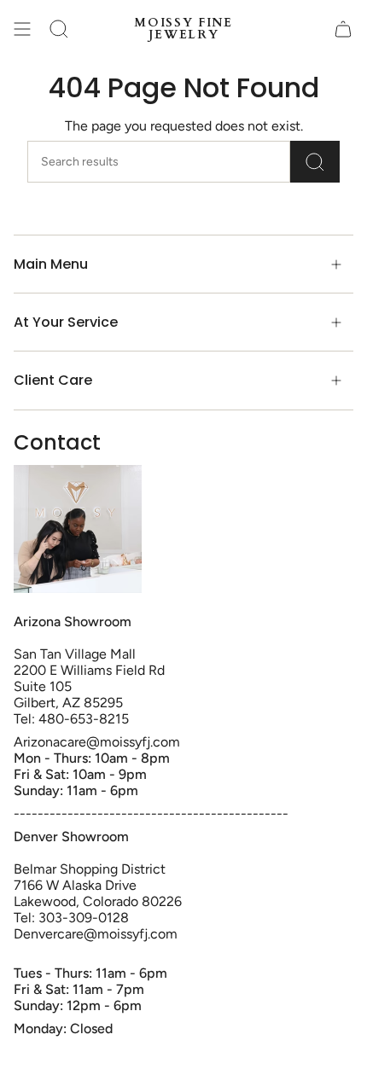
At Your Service (66, 322)
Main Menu (51, 264)
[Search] (315, 162)
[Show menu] (22, 29)
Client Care (53, 380)
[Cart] (343, 29)
